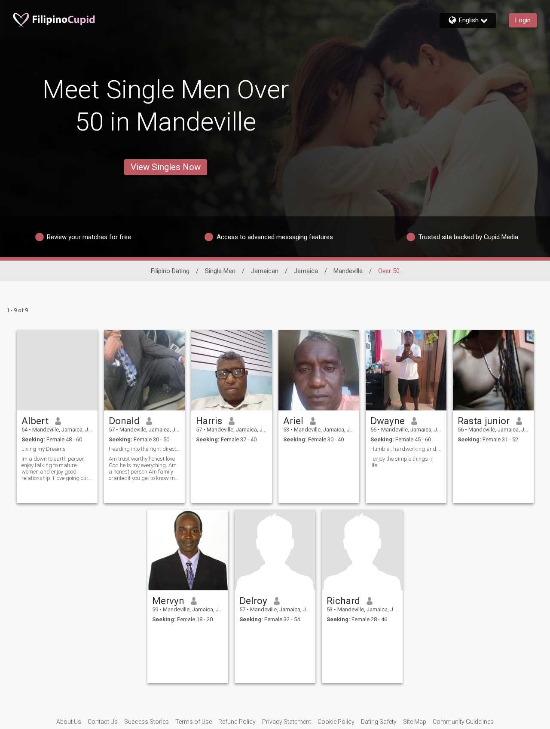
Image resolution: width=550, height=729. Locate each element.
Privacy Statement (286, 721)
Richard (343, 600)
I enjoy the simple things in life (402, 462)
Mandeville (348, 271)
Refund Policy (237, 721)
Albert (35, 420)
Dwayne (387, 420)
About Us (68, 721)
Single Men (220, 271)
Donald (124, 420)
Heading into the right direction (144, 449)
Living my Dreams (43, 449)
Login (523, 20)
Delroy (253, 600)
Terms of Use (193, 721)
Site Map (414, 721)
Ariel (293, 420)
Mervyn (168, 600)
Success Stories (146, 721)
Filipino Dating (170, 271)
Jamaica (306, 271)
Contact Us (103, 721)
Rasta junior (484, 420)
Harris (209, 420)
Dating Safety (379, 721)
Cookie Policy (336, 721)
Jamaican (264, 271)
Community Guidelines (463, 721)
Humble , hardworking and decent (406, 449)
